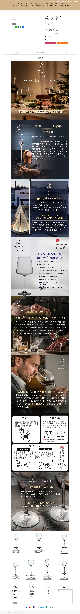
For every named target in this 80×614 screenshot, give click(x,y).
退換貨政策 (32, 591)
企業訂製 (44, 5)
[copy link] (23, 27)
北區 (48, 590)
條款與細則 (32, 593)
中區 (48, 591)
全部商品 (2, 10)
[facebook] (18, 27)
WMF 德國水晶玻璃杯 (30, 5)
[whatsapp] (20, 27)
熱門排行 (51, 3)
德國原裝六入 (37, 3)
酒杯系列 (31, 3)
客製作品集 (38, 5)
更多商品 (41, 8)
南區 (48, 593)
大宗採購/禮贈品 (16, 599)
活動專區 (20, 3)
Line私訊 (15, 597)
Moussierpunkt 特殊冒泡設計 (19, 5)
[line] (16, 27)
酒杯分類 (25, 3)
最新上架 (56, 3)
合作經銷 (61, 5)
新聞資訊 (56, 5)
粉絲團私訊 (16, 596)
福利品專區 (66, 5)
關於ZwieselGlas (50, 5)
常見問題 (31, 590)
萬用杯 (10, 10)
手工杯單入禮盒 (45, 3)
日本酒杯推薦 (61, 3)
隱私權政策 (32, 594)
